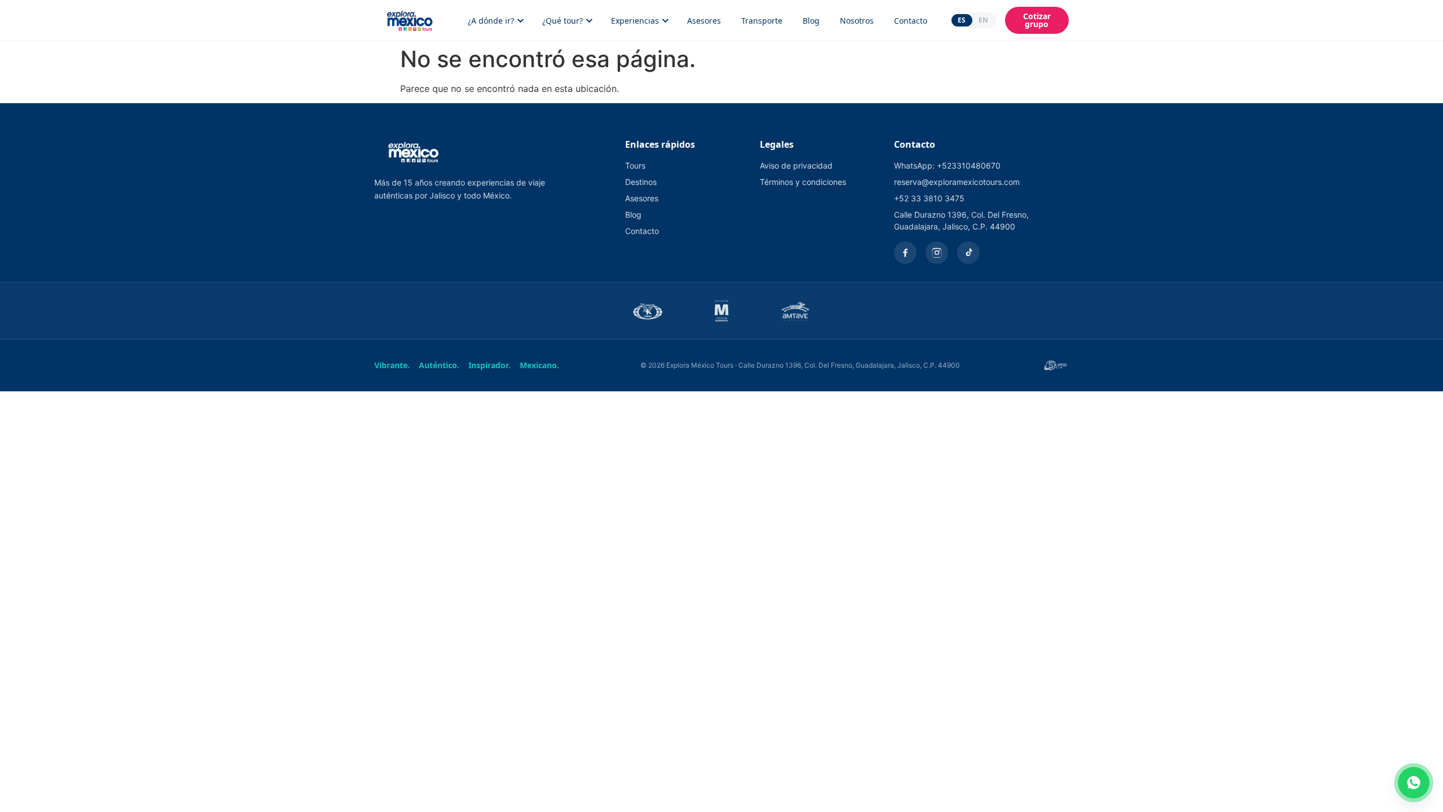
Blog (811, 20)
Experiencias (635, 20)
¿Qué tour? (562, 20)
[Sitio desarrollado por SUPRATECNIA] (1055, 365)
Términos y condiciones (803, 182)
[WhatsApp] (1413, 782)
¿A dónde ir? (491, 20)
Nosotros (857, 20)
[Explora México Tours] (409, 20)
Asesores (704, 20)
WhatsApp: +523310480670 (947, 165)
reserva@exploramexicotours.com (957, 182)
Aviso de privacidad (796, 165)
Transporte (761, 20)
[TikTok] (968, 252)
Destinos (641, 182)
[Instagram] (937, 252)
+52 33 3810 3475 (929, 198)
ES (962, 20)
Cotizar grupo (1037, 20)
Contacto (910, 20)
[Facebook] (905, 252)
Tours (635, 165)
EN (983, 20)
